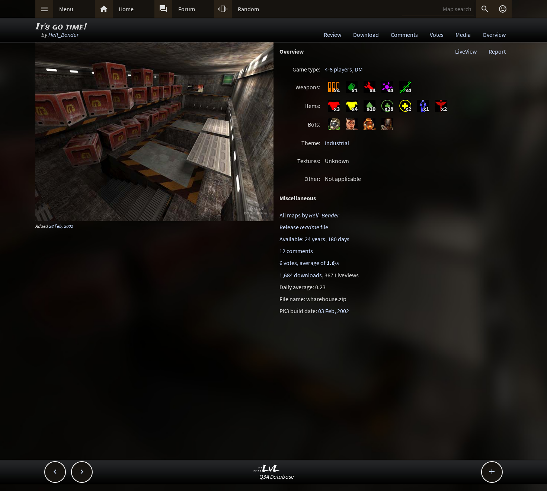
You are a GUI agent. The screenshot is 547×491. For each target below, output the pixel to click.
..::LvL (266, 468)
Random (248, 9)
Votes (437, 34)
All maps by (309, 215)
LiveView (466, 51)
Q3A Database (276, 476)
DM (359, 69)
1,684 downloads (300, 275)
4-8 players (338, 69)
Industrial (337, 143)
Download (366, 34)
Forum (186, 9)
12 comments (296, 251)
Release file (303, 227)
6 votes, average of (309, 263)
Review (332, 34)
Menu (66, 9)
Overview (494, 34)
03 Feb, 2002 (333, 311)
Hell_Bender (63, 34)
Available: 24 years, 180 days (314, 239)
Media (463, 34)
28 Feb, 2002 (61, 226)
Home (126, 9)
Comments (404, 34)
